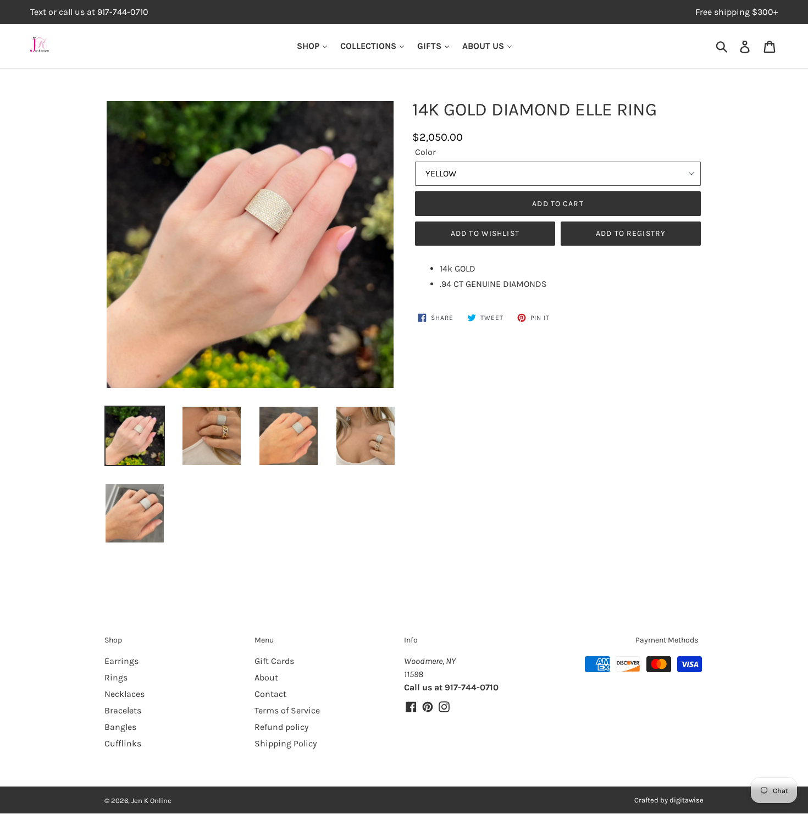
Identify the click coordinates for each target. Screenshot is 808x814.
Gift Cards (274, 661)
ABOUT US (484, 46)
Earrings (121, 661)
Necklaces (124, 694)
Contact (270, 694)
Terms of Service (287, 710)
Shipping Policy (285, 743)
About (266, 677)
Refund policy (281, 727)
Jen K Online (151, 800)
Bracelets (122, 710)
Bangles (120, 727)
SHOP (309, 46)
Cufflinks (122, 743)
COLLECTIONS (369, 46)
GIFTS (430, 46)
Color (425, 152)
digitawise (686, 800)
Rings (116, 677)
